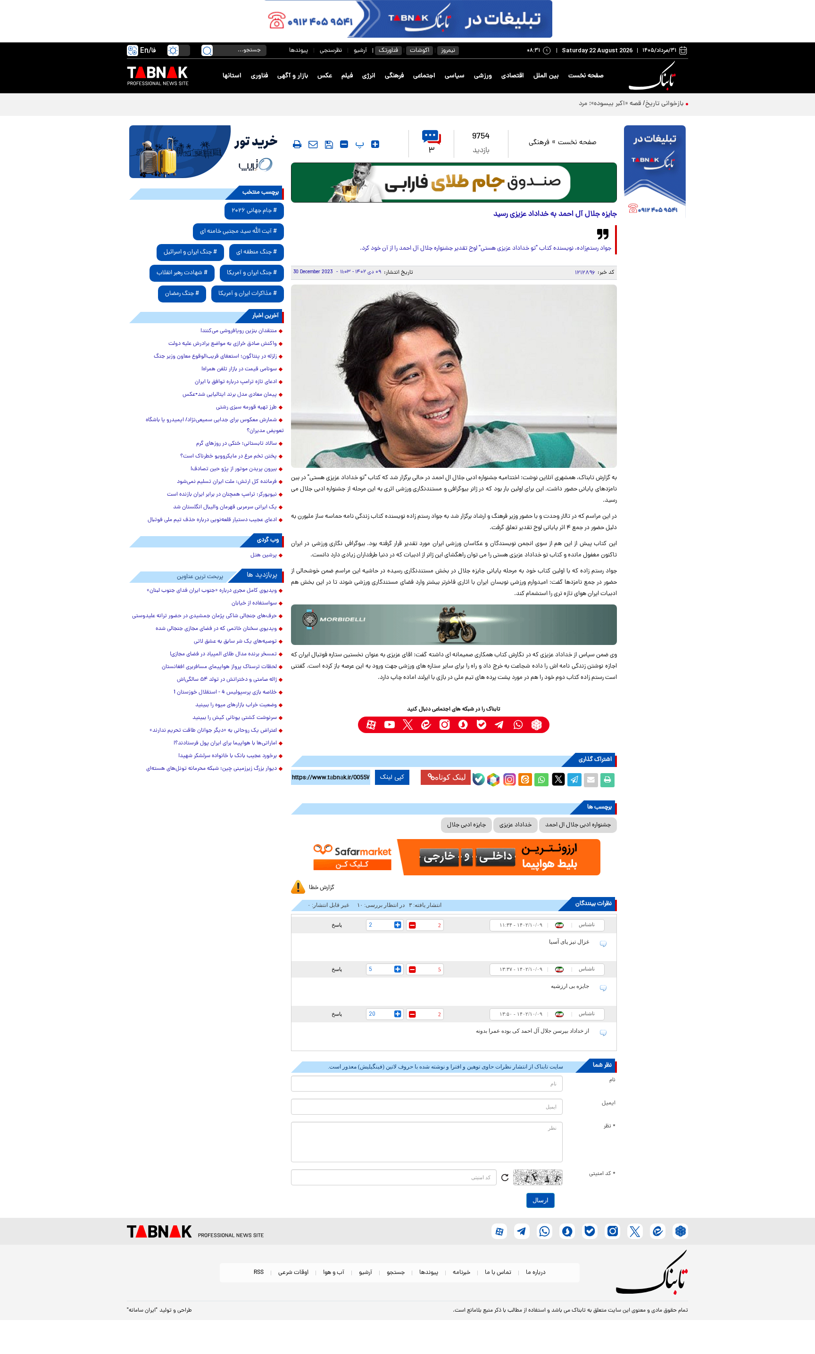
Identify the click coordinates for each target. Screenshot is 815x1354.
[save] (329, 144)
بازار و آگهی (292, 76)
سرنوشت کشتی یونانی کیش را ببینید (234, 718)
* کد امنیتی (602, 1174)
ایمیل (608, 1103)
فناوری (259, 76)
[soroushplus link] (463, 725)
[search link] (207, 50)
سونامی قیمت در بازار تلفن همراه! (239, 369)
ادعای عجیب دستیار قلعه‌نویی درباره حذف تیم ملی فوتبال (212, 520)
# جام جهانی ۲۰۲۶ (254, 210)
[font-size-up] (375, 144)
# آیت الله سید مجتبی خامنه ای (238, 231)
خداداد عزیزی (515, 825)
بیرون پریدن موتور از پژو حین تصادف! (234, 469)
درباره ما (536, 1272)
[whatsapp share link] (541, 780)
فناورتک (388, 50)
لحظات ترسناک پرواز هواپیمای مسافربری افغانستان (219, 667)
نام (612, 1080)
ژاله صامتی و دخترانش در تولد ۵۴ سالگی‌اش (227, 680)
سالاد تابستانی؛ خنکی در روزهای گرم (236, 444)
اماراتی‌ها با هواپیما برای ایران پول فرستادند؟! (225, 743)
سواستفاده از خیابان (254, 603)
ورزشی (483, 76)
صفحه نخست (586, 76)
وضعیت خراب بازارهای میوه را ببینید (236, 705)
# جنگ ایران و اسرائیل (190, 252)
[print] (297, 144)
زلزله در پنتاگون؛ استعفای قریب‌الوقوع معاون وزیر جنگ (215, 356)
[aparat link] (371, 725)
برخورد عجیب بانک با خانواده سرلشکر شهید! (227, 756)
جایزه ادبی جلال (466, 825)
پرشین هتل (263, 555)
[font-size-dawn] (344, 144)
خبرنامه (461, 1272)
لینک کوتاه (450, 777)
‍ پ (358, 144)
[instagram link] (444, 725)
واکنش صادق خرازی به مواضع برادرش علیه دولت (222, 344)
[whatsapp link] (518, 725)
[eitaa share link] (525, 780)
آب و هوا (333, 1272)
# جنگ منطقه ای (256, 252)
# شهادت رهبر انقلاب (182, 273)
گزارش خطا (321, 887)
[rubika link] (536, 725)
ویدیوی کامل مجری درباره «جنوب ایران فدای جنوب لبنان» (212, 591)
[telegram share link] (574, 780)
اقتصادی (512, 76)
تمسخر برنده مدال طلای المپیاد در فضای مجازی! (223, 654)
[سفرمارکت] (453, 857)
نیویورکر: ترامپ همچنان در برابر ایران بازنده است (222, 494)
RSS (259, 1272)
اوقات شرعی (293, 1272)
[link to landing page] (653, 76)
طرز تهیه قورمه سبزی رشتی (246, 407)
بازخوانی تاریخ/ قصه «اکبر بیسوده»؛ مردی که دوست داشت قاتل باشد (591, 104)
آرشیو (360, 50)
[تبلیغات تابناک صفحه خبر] (655, 172)
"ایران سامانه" (142, 1310)
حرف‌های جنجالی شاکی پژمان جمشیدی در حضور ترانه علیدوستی (204, 616)
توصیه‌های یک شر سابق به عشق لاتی (235, 641)
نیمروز (448, 50)
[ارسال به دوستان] (591, 780)
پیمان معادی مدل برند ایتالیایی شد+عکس (230, 395)
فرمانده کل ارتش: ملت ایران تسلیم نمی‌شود (227, 482)
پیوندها (298, 50)
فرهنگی (394, 76)
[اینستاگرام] (508, 778)
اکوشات (419, 50)
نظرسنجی (331, 50)
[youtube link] (389, 725)
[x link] (408, 725)
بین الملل (546, 76)
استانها (232, 76)
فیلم (347, 76)
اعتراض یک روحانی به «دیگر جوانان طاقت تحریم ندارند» (213, 730)
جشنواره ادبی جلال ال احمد (578, 825)
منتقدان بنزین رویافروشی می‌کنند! (238, 331)
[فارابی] (454, 183)
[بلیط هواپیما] (206, 151)
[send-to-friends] (313, 144)
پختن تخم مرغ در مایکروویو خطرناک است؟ (228, 456)
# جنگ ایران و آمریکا (252, 273)
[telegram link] (500, 725)
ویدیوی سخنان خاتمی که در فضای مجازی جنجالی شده (216, 629)
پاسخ (337, 925)
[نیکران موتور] (454, 624)
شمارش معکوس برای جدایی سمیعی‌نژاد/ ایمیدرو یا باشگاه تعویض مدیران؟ (215, 425)
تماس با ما (498, 1272)
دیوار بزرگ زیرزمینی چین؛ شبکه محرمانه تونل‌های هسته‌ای (211, 769)
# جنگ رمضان (182, 293)
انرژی (368, 76)
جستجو (396, 1272)
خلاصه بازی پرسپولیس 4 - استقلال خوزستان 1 (225, 692)
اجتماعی (424, 76)
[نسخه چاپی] (607, 780)
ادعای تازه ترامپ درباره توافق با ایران (236, 382)
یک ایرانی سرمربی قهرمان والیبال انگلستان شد (225, 507)
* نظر (609, 1126)
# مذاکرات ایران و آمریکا (247, 293)
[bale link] (481, 725)
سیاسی (455, 76)
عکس (324, 76)
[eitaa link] (426, 725)
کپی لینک (392, 777)
